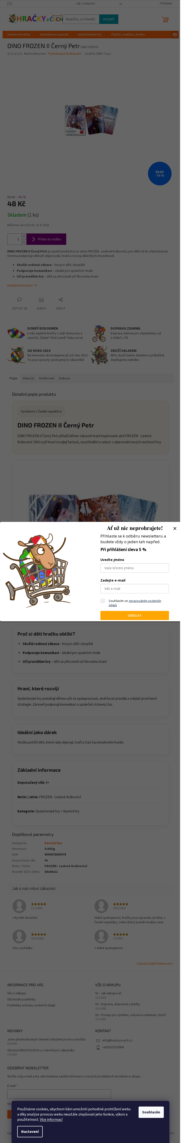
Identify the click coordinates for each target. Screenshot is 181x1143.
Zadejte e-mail (112, 580)
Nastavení (30, 1131)
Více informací (51, 1119)
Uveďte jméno (112, 559)
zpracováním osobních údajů (135, 603)
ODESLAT (135, 615)
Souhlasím (151, 1112)
